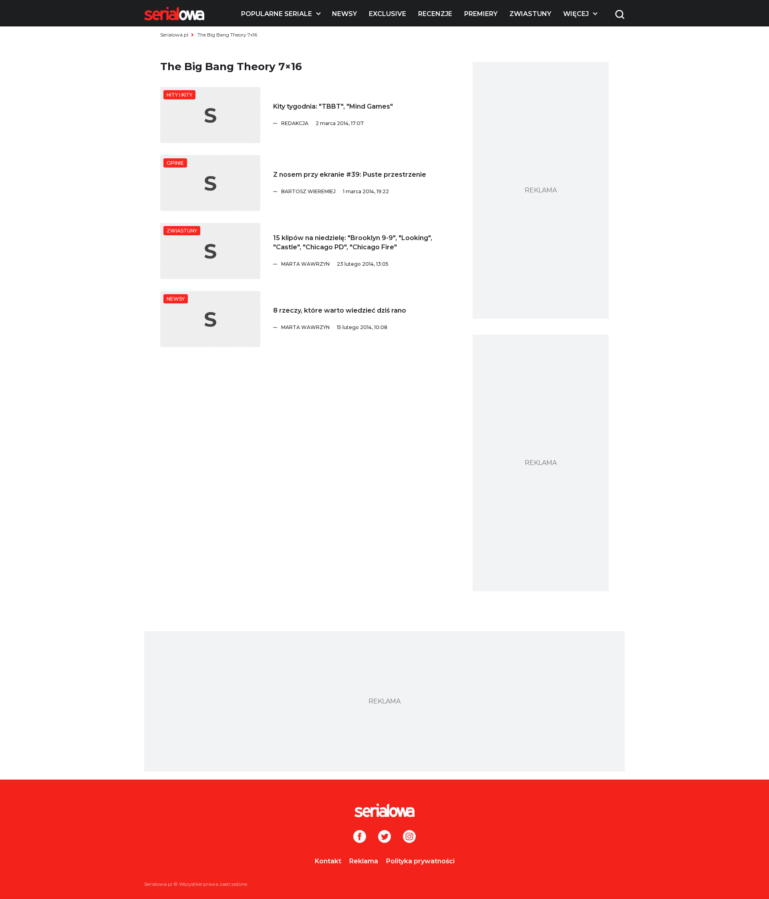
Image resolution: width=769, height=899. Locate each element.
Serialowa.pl (174, 35)
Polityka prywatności (420, 861)
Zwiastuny (530, 14)
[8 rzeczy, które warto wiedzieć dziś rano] (210, 319)
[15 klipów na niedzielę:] (210, 251)
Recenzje (435, 14)
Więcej (576, 14)
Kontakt (328, 861)
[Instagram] (409, 837)
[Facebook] (359, 837)
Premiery (480, 14)
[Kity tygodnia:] (210, 115)
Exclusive (387, 14)
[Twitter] (384, 837)
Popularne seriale (276, 14)
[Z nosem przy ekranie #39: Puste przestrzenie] (210, 183)
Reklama (363, 861)
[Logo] (174, 13)
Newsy (344, 14)
